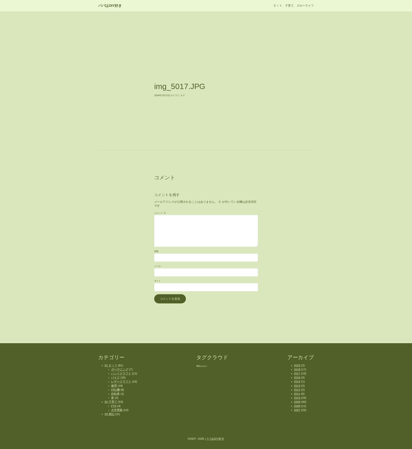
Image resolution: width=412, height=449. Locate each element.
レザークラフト (121, 381)
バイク (115, 377)
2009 (297, 401)
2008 (297, 406)
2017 (297, 373)
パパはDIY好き (110, 6)
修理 (114, 385)
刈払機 (115, 389)
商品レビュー (201, 366)
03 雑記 (109, 414)
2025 (297, 365)
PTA (113, 406)
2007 (297, 410)
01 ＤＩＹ (111, 365)
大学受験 (117, 410)
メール (157, 266)
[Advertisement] (206, 37)
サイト (157, 281)
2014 (297, 381)
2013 (297, 385)
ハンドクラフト (121, 373)
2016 (297, 377)
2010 (297, 397)
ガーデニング (119, 369)
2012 (297, 389)
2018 (297, 369)
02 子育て (111, 401)
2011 (297, 393)
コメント (160, 213)
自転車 (115, 393)
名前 (156, 251)
